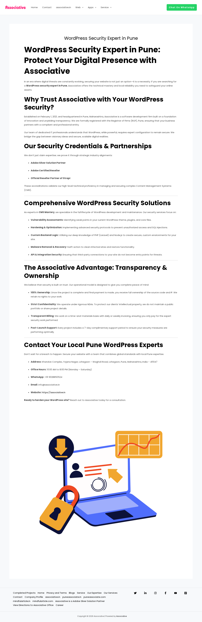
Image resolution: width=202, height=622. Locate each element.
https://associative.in (53, 392)
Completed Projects (24, 592)
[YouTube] (175, 593)
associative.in (63, 7)
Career (59, 605)
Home (34, 7)
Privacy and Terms (57, 592)
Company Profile (34, 596)
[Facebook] (165, 593)
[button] (82, 7)
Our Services (110, 592)
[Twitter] (135, 593)
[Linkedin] (145, 593)
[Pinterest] (185, 593)
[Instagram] (155, 593)
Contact (47, 7)
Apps (90, 7)
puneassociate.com (95, 596)
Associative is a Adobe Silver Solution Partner (80, 601)
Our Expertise (94, 592)
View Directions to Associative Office (33, 605)
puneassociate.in (71, 596)
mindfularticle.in (21, 601)
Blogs (72, 592)
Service (105, 7)
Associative (121, 616)
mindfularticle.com (43, 601)
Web (78, 7)
